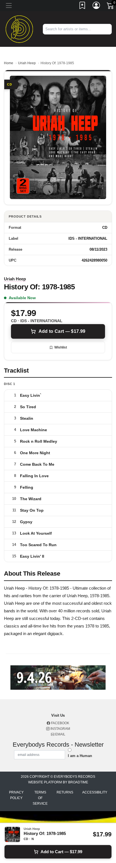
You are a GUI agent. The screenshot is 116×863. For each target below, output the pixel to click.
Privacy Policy (16, 795)
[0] (110, 7)
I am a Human (80, 756)
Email (59, 734)
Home (8, 63)
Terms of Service (40, 798)
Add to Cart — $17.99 (62, 331)
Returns (65, 792)
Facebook (59, 723)
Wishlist (60, 347)
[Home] (19, 29)
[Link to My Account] (97, 6)
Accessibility (94, 792)
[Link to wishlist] (82, 6)
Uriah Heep (27, 63)
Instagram (60, 729)
